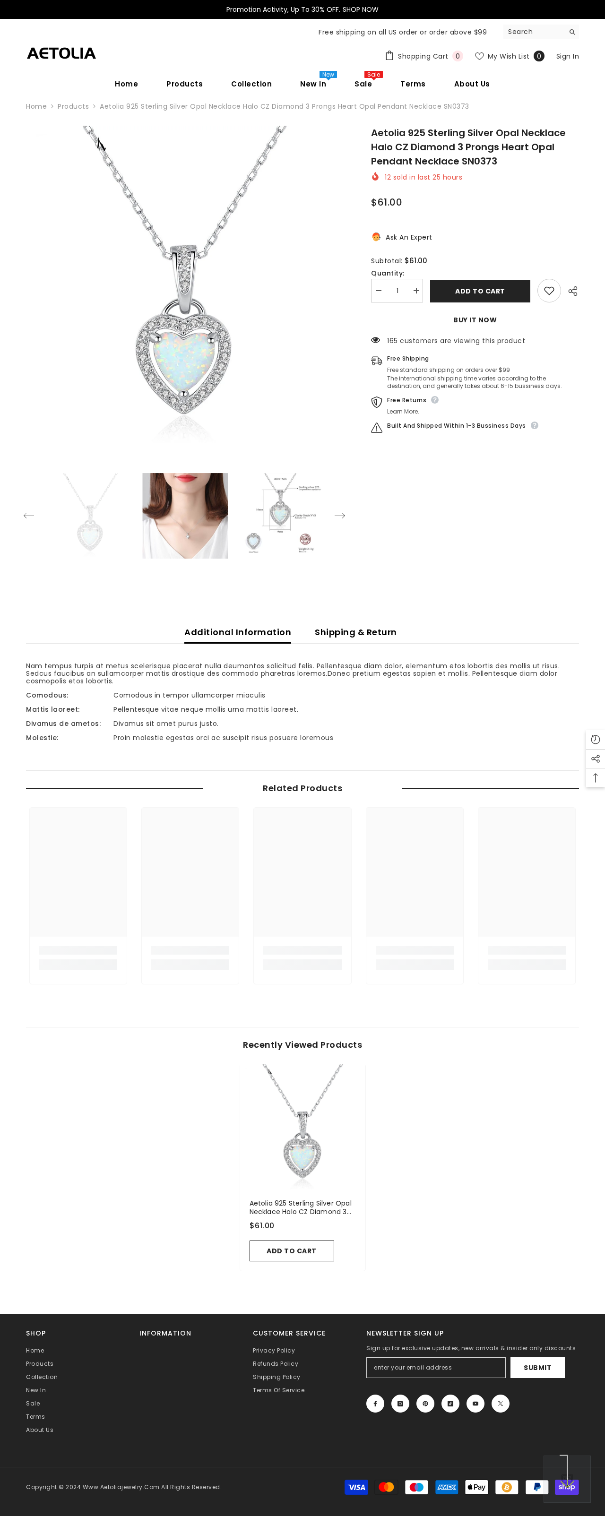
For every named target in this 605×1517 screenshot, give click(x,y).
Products (73, 106)
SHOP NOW (361, 9)
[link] (78, 950)
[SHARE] (570, 291)
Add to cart (480, 291)
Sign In (567, 56)
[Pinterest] (425, 1404)
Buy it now (475, 320)
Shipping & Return (356, 632)
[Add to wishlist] (549, 290)
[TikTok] (450, 1404)
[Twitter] (501, 1404)
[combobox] (533, 32)
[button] (29, 516)
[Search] (541, 32)
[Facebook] (375, 1404)
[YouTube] (475, 1404)
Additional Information (237, 632)
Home (36, 106)
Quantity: (388, 273)
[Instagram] (400, 1404)
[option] (184, 284)
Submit (538, 1367)
